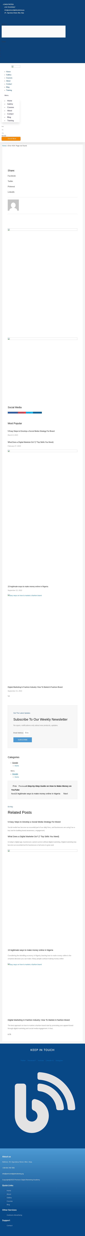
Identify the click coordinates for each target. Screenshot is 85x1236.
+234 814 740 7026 (8, 1168)
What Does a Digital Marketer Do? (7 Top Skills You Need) (30, 442)
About (8, 81)
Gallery (8, 75)
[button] (11, 95)
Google (15, 763)
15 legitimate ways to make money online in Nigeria (28, 586)
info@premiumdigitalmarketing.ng (13, 1174)
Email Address (18, 733)
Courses (9, 78)
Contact (9, 84)
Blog (7, 87)
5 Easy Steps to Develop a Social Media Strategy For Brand (31, 431)
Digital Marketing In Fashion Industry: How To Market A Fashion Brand (35, 687)
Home (8, 72)
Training (9, 90)
